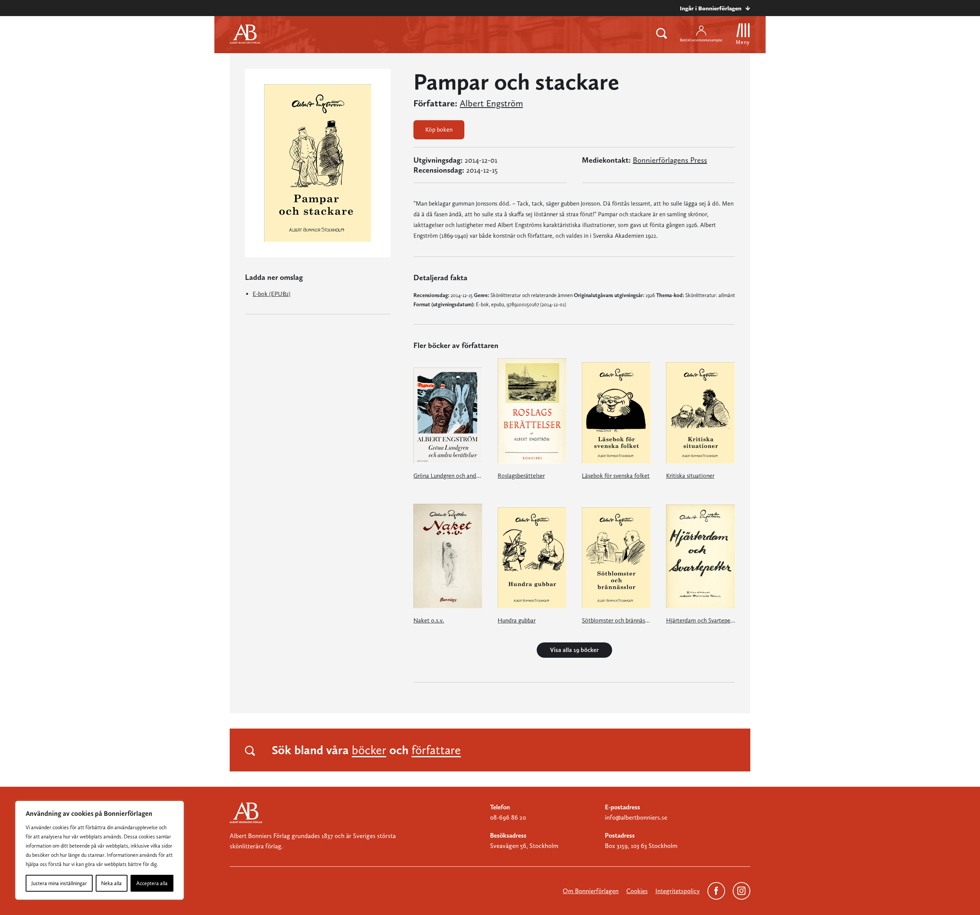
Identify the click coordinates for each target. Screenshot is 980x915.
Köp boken (438, 129)
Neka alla (111, 883)
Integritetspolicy (677, 891)
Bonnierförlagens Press (670, 160)
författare (436, 750)
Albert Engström (491, 103)
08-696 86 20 (508, 817)
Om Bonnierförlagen (591, 891)
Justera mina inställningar (59, 883)
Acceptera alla (152, 883)
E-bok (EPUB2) (272, 293)
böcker (369, 750)
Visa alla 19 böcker (574, 650)
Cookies (637, 891)
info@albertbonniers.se (636, 817)
